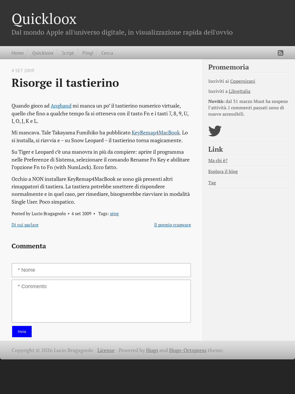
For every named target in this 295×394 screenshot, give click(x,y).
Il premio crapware (172, 225)
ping (114, 213)
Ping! (87, 53)
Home (18, 53)
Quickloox (44, 18)
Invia (22, 331)
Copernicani (242, 81)
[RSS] (280, 53)
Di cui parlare (25, 225)
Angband (61, 105)
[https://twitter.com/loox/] (215, 134)
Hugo (152, 350)
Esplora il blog (223, 171)
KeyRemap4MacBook (156, 132)
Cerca (107, 53)
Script (68, 53)
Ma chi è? (218, 160)
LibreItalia (239, 91)
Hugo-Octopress (188, 350)
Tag (212, 183)
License (106, 350)
